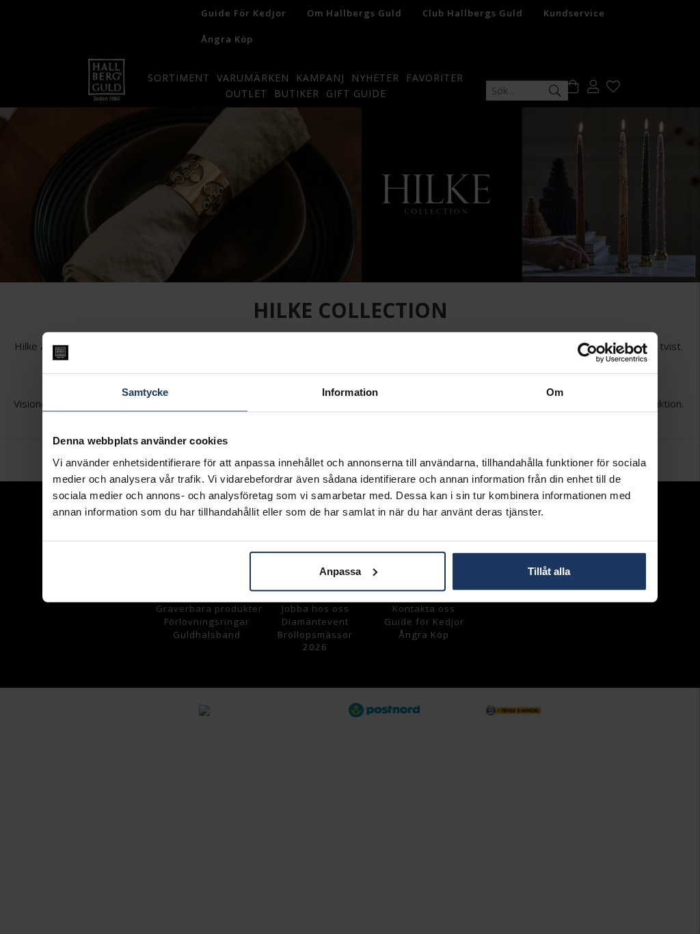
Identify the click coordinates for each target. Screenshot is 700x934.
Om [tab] (554, 392)
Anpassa (340, 570)
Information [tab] (350, 392)
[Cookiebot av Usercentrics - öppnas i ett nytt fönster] (587, 353)
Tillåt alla (549, 570)
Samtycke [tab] (145, 392)
